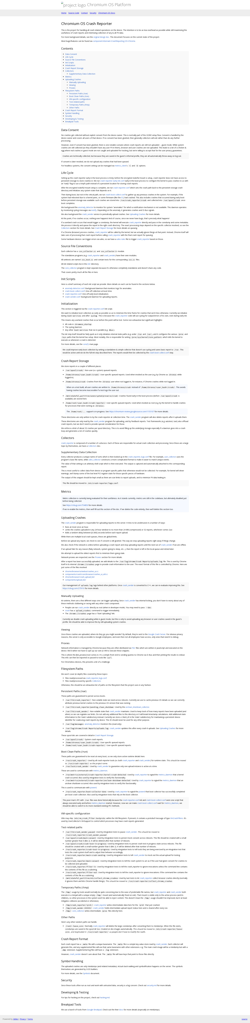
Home (63, 13)
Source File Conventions (75, 59)
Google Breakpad (94, 1009)
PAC (133, 648)
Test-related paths (77, 102)
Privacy (23, 1019)
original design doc (101, 37)
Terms (30, 1019)
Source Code (73, 13)
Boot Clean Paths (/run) (79, 96)
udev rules (121, 239)
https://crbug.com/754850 (77, 505)
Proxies (72, 88)
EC (122, 197)
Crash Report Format (74, 110)
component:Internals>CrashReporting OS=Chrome (114, 41)
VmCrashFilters (176, 818)
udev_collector (95, 459)
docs (121, 1009)
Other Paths (74, 107)
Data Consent (71, 54)
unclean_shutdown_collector (137, 707)
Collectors (69, 71)
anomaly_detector (85, 207)
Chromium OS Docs (106, 13)
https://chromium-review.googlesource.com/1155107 (131, 411)
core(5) (86, 344)
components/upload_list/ (75, 580)
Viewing (72, 85)
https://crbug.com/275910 (73, 588)
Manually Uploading (77, 82)
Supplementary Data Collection (82, 74)
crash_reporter (135, 222)
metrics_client (120, 165)
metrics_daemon (100, 770)
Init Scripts (69, 62)
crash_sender (87, 214)
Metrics (68, 76)
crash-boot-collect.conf (115, 194)
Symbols (86, 973)
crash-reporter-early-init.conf (112, 181)
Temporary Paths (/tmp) (79, 104)
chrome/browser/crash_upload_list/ (80, 577)
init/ (89, 264)
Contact (84, 13)
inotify (93, 210)
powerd (93, 787)
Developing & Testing (74, 119)
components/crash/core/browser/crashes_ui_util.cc (86, 574)
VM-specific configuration (79, 99)
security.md (152, 985)
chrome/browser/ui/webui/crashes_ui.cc (81, 571)
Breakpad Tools (72, 121)
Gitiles (15, 1019)
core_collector (71, 268)
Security (93, 13)
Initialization (70, 65)
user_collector (170, 457)
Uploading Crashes (73, 79)
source (244, 1019)
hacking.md (105, 997)
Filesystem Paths (72, 90)
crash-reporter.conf (121, 187)
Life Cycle (69, 57)
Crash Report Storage (74, 68)
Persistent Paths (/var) (78, 93)
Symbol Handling (72, 113)
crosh (67, 610)
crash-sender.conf (72, 297)
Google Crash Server (156, 634)
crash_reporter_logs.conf (138, 457)
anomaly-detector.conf (74, 288)
